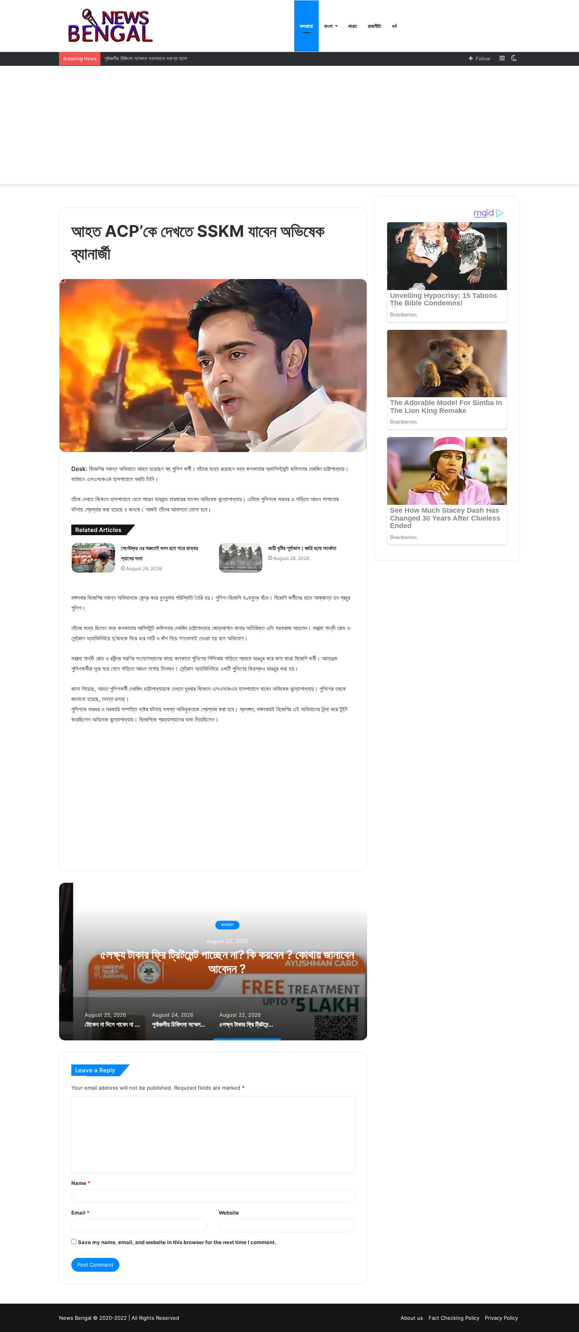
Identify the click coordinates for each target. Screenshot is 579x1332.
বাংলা (328, 26)
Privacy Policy (501, 1318)
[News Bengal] (112, 26)
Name (80, 1183)
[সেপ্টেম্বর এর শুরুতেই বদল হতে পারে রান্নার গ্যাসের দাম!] (93, 558)
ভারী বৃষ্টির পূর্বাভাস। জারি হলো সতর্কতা (302, 548)
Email (80, 1212)
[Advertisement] (289, 125)
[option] (213, 961)
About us (412, 1318)
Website (229, 1212)
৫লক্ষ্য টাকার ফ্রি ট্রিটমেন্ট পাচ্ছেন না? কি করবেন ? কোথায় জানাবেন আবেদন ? (213, 962)
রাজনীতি (374, 26)
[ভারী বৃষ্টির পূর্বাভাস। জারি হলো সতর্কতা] (240, 558)
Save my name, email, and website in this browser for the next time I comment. (177, 1242)
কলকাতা (306, 26)
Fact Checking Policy (454, 1318)
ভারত (352, 26)
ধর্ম (394, 26)
